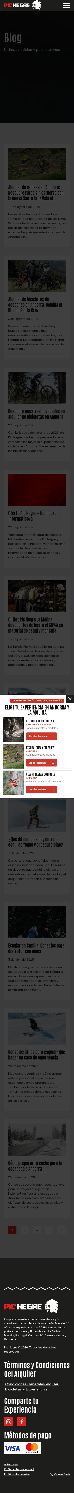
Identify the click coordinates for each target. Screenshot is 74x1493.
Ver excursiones (41, 762)
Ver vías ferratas (41, 789)
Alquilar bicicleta (41, 736)
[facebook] (21, 1421)
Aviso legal (11, 1464)
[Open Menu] (66, 5)
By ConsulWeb (60, 1474)
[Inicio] (22, 5)
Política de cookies (17, 1474)
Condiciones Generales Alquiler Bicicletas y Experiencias (32, 1387)
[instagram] (8, 1421)
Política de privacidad (19, 1469)
